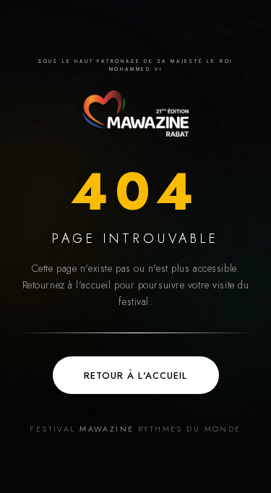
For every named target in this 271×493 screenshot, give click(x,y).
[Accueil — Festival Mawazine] (135, 113)
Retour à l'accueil (135, 375)
